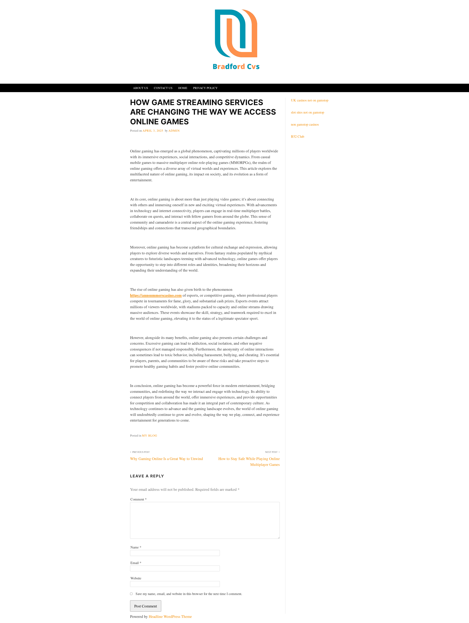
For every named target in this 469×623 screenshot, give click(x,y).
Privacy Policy (205, 88)
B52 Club (297, 136)
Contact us (163, 88)
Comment (138, 499)
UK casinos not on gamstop (309, 100)
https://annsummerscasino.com (156, 295)
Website (135, 578)
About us (140, 88)
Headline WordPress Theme (170, 616)
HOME (182, 88)
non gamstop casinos (305, 124)
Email (135, 562)
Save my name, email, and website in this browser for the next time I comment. (189, 593)
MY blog (149, 435)
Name (135, 547)
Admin (174, 130)
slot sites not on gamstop (307, 112)
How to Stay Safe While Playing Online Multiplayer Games (249, 458)
